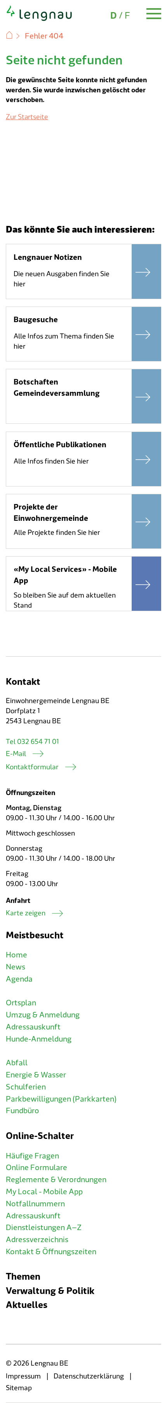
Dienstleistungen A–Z (44, 1227)
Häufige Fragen (32, 1156)
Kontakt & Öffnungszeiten (51, 1251)
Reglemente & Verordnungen (56, 1179)
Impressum (23, 1376)
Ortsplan (21, 1003)
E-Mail (16, 754)
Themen (23, 1276)
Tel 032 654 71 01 (32, 742)
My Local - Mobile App (44, 1191)
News (15, 967)
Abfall (17, 1063)
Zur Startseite (27, 117)
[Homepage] (39, 19)
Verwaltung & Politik (50, 1291)
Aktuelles (26, 1305)
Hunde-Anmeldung (38, 1039)
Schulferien (26, 1087)
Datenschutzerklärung (89, 1376)
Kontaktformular (32, 767)
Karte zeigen (25, 913)
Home (16, 955)
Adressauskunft (33, 1027)
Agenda (19, 979)
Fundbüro (22, 1110)
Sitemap (19, 1388)
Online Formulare (36, 1167)
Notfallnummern (35, 1204)
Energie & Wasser (36, 1075)
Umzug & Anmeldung (43, 1015)
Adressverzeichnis (37, 1239)
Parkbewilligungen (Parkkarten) (61, 1099)
